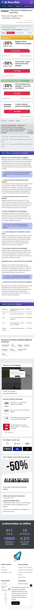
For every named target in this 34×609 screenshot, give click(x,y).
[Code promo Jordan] (27, 449)
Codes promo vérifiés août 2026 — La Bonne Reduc (11, 2)
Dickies (13, 350)
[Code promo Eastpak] (27, 444)
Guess (5, 354)
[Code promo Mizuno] (17, 449)
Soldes (20, 575)
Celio (13, 345)
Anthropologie (5, 345)
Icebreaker (5, 350)
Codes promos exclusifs (25, 567)
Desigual (20, 345)
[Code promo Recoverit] (17, 444)
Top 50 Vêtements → (9, 432)
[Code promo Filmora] (7, 449)
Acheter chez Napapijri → (10, 391)
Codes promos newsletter (25, 570)
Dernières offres (28, 6)
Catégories (18, 6)
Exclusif (10, 6)
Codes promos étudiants (25, 572)
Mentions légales (23, 583)
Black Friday (21, 577)
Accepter (15, 603)
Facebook (4, 570)
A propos (3, 583)
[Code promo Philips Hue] (7, 444)
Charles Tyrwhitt (22, 350)
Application (4, 572)
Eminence (27, 345)
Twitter (3, 567)
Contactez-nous (5, 590)
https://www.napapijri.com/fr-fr (10, 393)
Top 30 (4, 6)
